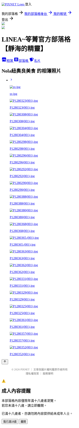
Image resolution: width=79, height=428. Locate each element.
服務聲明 (48, 373)
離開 (23, 421)
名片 (37, 60)
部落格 (24, 60)
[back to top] (5, 361)
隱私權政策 (32, 373)
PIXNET (25, 369)
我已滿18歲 (10, 421)
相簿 (10, 60)
